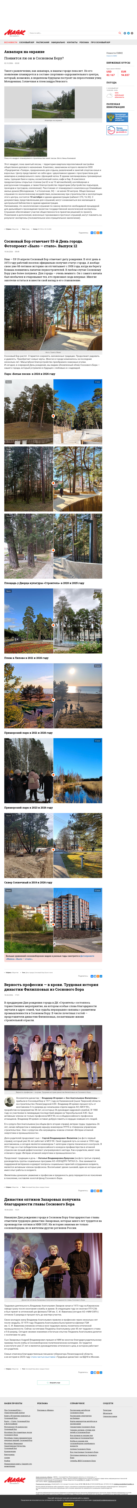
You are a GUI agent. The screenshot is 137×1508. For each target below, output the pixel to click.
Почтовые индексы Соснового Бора (83, 1456)
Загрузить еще (55, 1383)
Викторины (9, 1454)
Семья (47, 1187)
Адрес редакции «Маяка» (44, 1477)
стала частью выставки (43, 1357)
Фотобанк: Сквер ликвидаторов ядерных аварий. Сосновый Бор (18, 1439)
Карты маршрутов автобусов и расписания (83, 1422)
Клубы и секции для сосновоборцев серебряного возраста (82, 1443)
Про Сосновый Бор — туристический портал (14, 1411)
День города (30, 972)
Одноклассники (110, 1416)
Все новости (10, 42)
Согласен (68, 1504)
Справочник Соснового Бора (82, 1427)
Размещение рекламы (43, 1484)
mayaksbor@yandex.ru (55, 1481)
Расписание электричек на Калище (81, 1417)
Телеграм (107, 1410)
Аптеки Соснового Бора (80, 1449)
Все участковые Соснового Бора (84, 1452)
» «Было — (19, 959)
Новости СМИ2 (111, 56)
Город (27, 229)
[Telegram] (95, 232)
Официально (58, 42)
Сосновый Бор (26, 42)
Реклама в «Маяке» (45, 1410)
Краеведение (10, 1451)
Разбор (7, 1461)
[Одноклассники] (98, 232)
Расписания (42, 42)
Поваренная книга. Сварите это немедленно (18, 1465)
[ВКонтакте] (92, 232)
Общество (15, 229)
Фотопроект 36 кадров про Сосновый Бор (15, 1428)
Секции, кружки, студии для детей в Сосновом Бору (82, 1431)
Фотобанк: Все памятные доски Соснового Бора (18, 1433)
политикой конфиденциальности (104, 1500)
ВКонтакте (107, 1413)
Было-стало (49, 972)
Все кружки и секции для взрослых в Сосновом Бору (82, 1436)
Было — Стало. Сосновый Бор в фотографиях (17, 1422)
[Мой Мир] (101, 232)
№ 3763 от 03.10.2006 (44, 229)
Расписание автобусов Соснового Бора (80, 1411)
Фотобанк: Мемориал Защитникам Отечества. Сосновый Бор (15, 1445)
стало (28, 959)
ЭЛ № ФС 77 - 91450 (83, 1480)
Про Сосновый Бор (100, 42)
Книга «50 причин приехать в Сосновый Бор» (17, 1417)
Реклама (84, 42)
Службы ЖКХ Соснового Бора (83, 1461)
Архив (7, 1458)
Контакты (72, 42)
